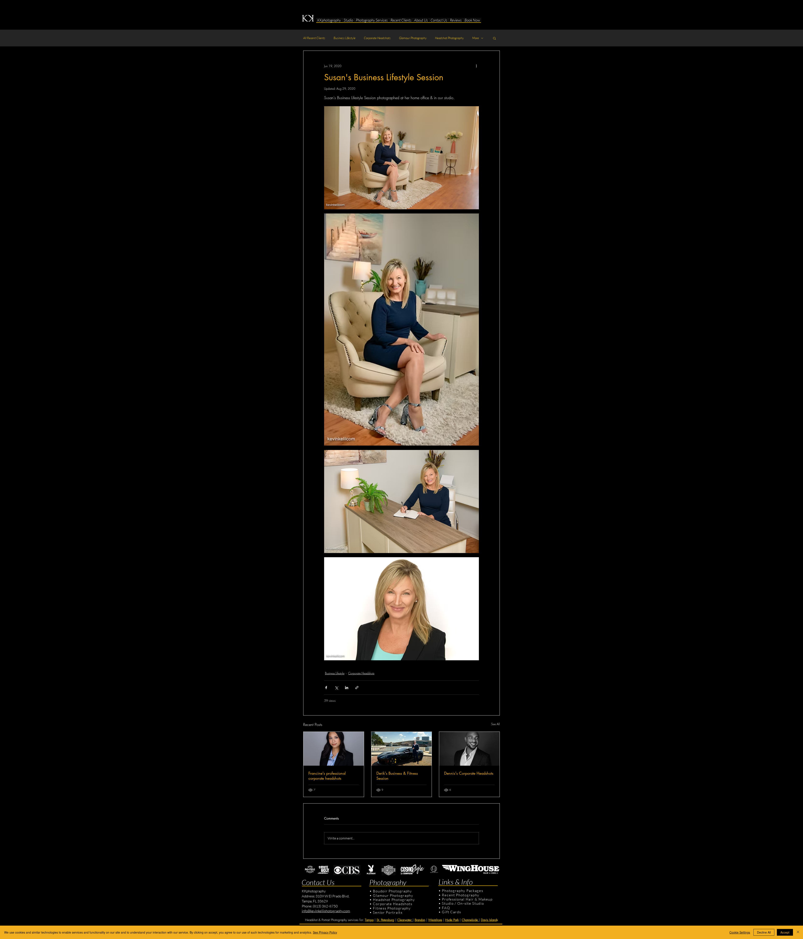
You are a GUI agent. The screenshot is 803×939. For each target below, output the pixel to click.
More (475, 38)
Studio (448, 903)
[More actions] (476, 65)
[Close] (797, 932)
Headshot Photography (449, 38)
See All (495, 724)
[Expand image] (401, 157)
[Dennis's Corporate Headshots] (469, 749)
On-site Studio (470, 903)
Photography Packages (462, 890)
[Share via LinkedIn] (347, 688)
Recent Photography (460, 895)
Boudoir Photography (393, 891)
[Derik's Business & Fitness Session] (401, 749)
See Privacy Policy (325, 932)
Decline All (764, 932)
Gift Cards (451, 912)
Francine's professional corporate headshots (327, 776)
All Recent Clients (314, 38)
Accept (784, 932)
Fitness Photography (391, 908)
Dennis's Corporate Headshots (468, 773)
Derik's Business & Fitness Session (397, 776)
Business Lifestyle (344, 38)
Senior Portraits (387, 912)
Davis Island (489, 920)
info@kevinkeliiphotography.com (326, 911)
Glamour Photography (413, 38)
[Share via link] (357, 688)
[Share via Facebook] (326, 688)
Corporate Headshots (377, 38)
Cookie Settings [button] (739, 932)
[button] (348, 20)
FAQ (446, 908)
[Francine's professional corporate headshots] (333, 749)
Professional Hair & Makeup (467, 899)
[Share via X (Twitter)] (336, 688)
